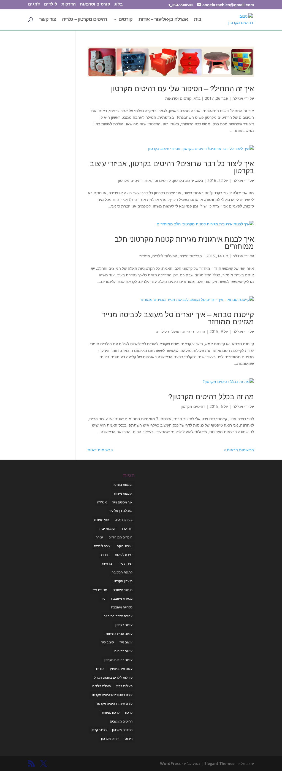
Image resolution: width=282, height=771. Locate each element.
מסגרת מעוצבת (121, 598)
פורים (100, 668)
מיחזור (144, 255)
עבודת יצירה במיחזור (118, 616)
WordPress (170, 763)
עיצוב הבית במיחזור (118, 633)
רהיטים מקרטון (130, 180)
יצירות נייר (125, 563)
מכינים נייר (100, 589)
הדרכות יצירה (191, 255)
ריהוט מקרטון (110, 738)
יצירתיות (107, 563)
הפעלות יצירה (106, 528)
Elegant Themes (219, 763)
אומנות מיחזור (122, 493)
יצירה (99, 537)
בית (197, 19)
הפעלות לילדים (164, 255)
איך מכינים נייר (122, 502)
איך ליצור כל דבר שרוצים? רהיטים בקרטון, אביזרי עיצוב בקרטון (172, 167)
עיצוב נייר (126, 642)
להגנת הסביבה (122, 572)
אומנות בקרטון (122, 484)
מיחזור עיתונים (122, 589)
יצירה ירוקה (124, 546)
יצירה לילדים (102, 546)
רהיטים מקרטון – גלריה (84, 19)
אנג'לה (237, 98)
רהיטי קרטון (99, 729)
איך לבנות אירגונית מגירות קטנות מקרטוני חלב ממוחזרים (184, 242)
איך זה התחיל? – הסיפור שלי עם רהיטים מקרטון (182, 89)
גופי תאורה (101, 519)
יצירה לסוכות (123, 554)
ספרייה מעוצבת (121, 607)
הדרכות (68, 4)
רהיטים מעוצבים (121, 721)
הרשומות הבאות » (239, 449)
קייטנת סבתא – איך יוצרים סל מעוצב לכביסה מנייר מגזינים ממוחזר (178, 318)
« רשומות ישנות (100, 449)
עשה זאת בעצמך (120, 668)
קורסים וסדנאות (95, 4)
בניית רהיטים (123, 519)
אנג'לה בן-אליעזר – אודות (163, 19)
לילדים (50, 4)
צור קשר (47, 19)
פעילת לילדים (101, 686)
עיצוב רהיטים (123, 651)
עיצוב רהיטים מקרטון (118, 659)
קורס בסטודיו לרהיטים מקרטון (111, 694)
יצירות (105, 554)
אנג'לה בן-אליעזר (120, 510)
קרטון (128, 712)
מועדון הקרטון (122, 581)
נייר (103, 598)
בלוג (118, 4)
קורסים (125, 19)
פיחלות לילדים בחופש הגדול (113, 677)
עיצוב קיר (107, 642)
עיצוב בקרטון (183, 180)
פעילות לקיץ (124, 686)
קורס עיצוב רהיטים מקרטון (114, 703)
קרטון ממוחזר (110, 712)
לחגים (34, 4)
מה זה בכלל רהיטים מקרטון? (211, 397)
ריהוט (128, 738)
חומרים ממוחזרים (120, 537)
